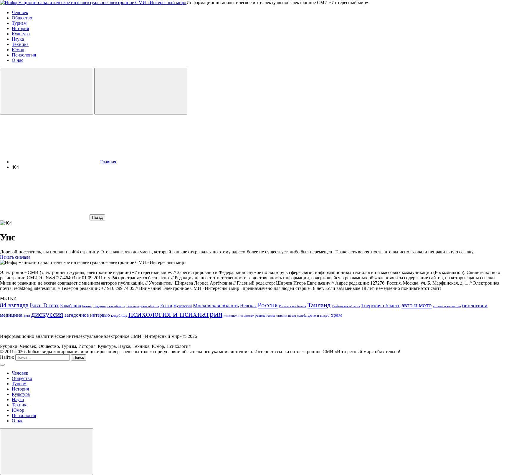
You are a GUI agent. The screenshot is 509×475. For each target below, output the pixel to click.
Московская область (216, 305)
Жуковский (182, 306)
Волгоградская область (142, 306)
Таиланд (319, 305)
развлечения (265, 315)
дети (27, 315)
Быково (87, 306)
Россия (268, 305)
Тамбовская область (346, 306)
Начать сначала (15, 257)
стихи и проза (286, 315)
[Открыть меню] (140, 91)
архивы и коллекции (447, 306)
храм (336, 315)
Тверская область (380, 305)
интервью (100, 315)
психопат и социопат (239, 315)
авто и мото (416, 305)
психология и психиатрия (175, 313)
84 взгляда (14, 305)
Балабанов (70, 305)
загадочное (77, 315)
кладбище (119, 315)
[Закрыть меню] (46, 451)
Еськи (166, 305)
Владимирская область (109, 306)
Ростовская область (292, 306)
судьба (302, 315)
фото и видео (319, 315)
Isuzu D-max (44, 305)
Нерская (248, 305)
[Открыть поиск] (46, 91)
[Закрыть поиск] (2, 365)
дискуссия (47, 314)
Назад (97, 217)
